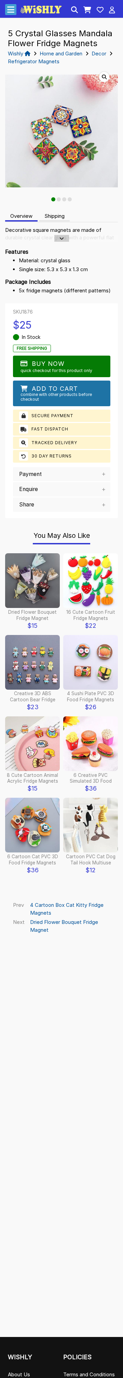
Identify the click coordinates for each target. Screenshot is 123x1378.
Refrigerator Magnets (33, 61)
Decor (99, 53)
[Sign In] (112, 10)
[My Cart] (87, 10)
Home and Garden (61, 53)
